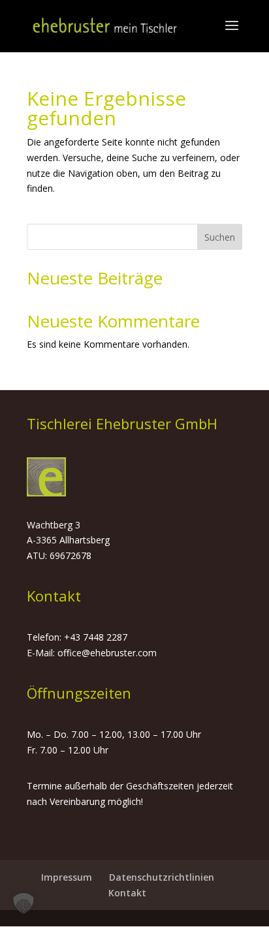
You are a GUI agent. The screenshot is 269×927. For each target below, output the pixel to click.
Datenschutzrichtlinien (161, 877)
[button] (23, 903)
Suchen (219, 237)
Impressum (66, 877)
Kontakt (127, 893)
